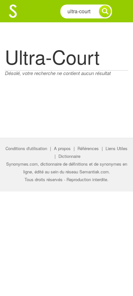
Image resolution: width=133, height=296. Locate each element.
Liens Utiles (117, 148)
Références (88, 148)
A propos (62, 148)
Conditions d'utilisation (26, 148)
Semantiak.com (94, 172)
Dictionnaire (69, 156)
